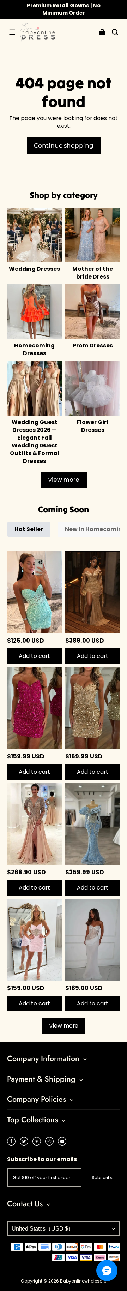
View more (63, 480)
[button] (12, 32)
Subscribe (102, 1177)
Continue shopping (63, 145)
